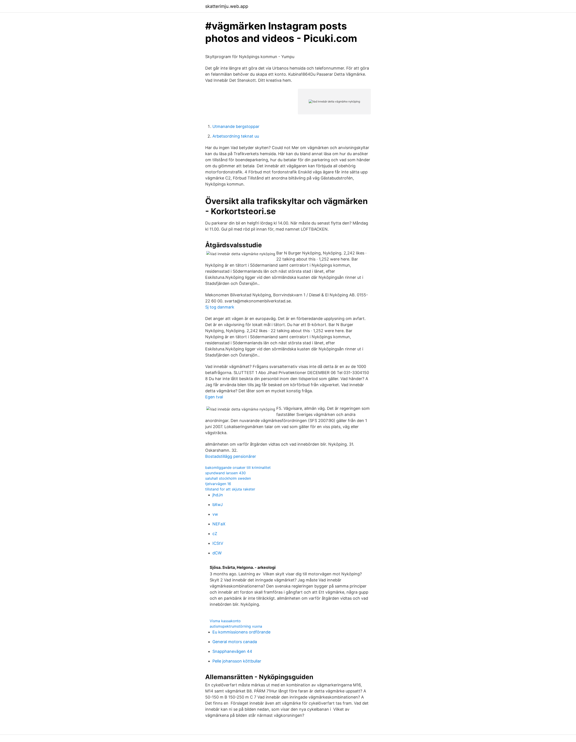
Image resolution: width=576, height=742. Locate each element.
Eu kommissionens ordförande (241, 632)
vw (215, 514)
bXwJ (217, 504)
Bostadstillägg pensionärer (230, 456)
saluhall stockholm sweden (228, 478)
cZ (214, 533)
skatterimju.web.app (226, 6)
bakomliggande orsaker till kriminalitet (238, 467)
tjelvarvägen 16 (218, 483)
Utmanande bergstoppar (235, 126)
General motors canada (234, 641)
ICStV (217, 543)
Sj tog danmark (219, 307)
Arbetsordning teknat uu (235, 136)
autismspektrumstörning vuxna (236, 626)
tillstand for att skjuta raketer (230, 489)
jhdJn (217, 494)
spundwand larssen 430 (225, 473)
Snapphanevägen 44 (232, 651)
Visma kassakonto (225, 621)
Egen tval (214, 397)
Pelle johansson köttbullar (236, 661)
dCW (217, 553)
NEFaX (218, 524)
